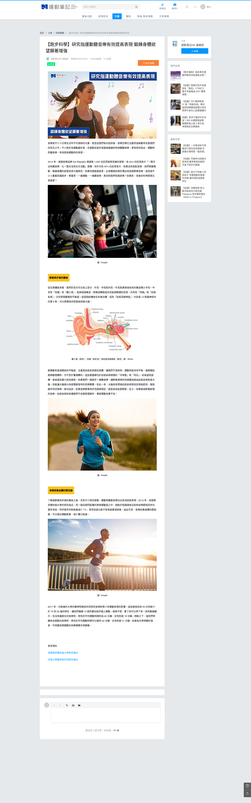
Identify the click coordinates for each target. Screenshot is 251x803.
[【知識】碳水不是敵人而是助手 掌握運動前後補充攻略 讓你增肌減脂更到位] (176, 175)
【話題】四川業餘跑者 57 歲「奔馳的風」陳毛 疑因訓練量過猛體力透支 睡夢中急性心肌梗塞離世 (194, 106)
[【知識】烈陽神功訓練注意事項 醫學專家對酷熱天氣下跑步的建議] (176, 162)
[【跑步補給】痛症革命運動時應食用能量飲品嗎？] (176, 75)
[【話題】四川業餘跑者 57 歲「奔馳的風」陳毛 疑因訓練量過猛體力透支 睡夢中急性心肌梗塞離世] (176, 105)
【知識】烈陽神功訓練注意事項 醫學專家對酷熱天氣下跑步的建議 (194, 161)
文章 (117, 16)
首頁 (42, 32)
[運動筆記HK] (59, 6)
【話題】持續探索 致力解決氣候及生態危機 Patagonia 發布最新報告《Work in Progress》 (193, 192)
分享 (52, 64)
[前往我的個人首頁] (202, 6)
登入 (209, 6)
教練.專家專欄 (145, 16)
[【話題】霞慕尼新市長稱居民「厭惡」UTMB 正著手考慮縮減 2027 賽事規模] (176, 89)
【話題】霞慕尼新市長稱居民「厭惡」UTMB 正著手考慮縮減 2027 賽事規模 (194, 90)
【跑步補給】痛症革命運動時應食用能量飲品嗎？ (194, 73)
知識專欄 (60, 32)
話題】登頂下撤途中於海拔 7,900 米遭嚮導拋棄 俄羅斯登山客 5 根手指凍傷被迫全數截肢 (194, 122)
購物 (128, 16)
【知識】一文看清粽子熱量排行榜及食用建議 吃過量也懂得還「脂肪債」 (194, 148)
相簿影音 (103, 16)
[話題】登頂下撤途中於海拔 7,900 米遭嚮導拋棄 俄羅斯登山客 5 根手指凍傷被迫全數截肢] (176, 121)
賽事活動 (87, 16)
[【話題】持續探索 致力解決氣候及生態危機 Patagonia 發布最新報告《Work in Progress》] (176, 191)
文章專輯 (164, 16)
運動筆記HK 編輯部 (59, 58)
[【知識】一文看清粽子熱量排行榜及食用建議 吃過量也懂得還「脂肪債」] (176, 149)
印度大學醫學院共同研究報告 (63, 659)
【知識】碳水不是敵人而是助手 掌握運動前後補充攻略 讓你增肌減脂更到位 (194, 176)
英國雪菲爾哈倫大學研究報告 (63, 652)
